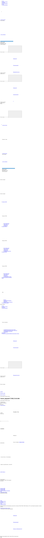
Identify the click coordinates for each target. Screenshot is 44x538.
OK (1, 537)
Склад (1, 503)
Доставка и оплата (3, 501)
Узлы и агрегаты (2, 394)
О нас (1, 500)
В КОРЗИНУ (2, 428)
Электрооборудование (3, 492)
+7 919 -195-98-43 (3, 34)
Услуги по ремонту (3, 502)
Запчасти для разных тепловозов (5, 490)
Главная (1, 391)
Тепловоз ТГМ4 (2, 489)
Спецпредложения (3, 504)
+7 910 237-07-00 (2, 19)
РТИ (1, 491)
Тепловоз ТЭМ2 (2, 393)
